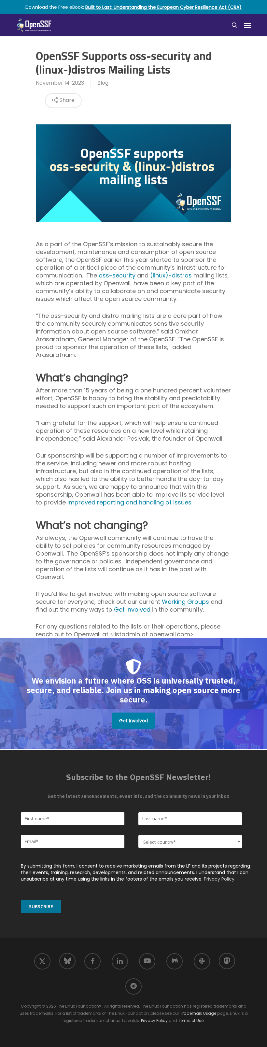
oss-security (117, 275)
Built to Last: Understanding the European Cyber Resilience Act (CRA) (163, 7)
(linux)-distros (171, 275)
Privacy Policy (219, 879)
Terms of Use (191, 1020)
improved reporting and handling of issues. (129, 502)
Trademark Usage (198, 1013)
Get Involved (132, 609)
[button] (247, 25)
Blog (102, 83)
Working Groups (185, 602)
